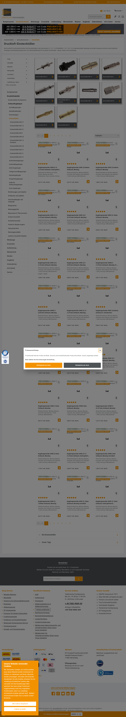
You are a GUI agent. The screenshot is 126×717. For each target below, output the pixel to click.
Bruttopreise (44, 365)
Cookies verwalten (20, 709)
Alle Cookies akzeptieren (20, 703)
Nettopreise (82, 365)
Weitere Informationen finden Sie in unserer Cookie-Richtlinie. (19, 695)
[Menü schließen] (100, 350)
